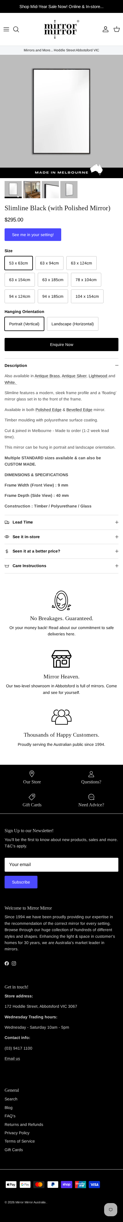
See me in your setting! (33, 234)
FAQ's (10, 1116)
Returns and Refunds (24, 1124)
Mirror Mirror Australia (30, 1202)
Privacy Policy (17, 1132)
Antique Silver (74, 375)
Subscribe (21, 882)
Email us (12, 1058)
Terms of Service (20, 1141)
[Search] (19, 29)
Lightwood (98, 375)
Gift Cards (14, 1149)
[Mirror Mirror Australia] (62, 29)
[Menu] (6, 29)
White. (11, 382)
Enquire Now (61, 344)
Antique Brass (47, 375)
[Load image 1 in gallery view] (61, 116)
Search (11, 1099)
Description (16, 365)
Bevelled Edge (79, 409)
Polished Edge (48, 409)
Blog (9, 1107)
